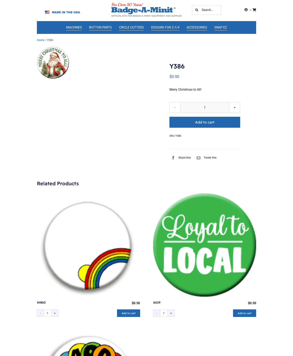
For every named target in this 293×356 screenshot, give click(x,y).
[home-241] (146, 4)
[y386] (53, 62)
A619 (156, 302)
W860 (41, 302)
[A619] (204, 245)
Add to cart (204, 122)
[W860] (88, 245)
